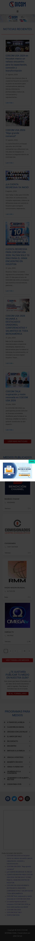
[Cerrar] (32, 461)
